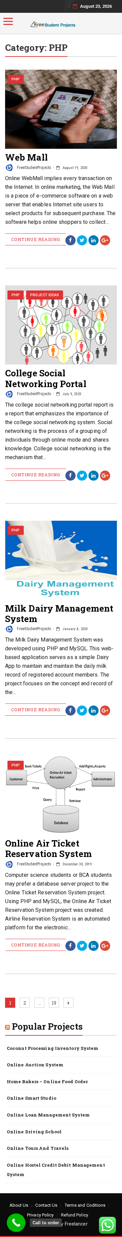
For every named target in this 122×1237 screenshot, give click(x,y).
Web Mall (26, 157)
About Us (18, 1205)
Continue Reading (35, 239)
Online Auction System (35, 1065)
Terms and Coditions (85, 1205)
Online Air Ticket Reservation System (48, 848)
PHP (16, 79)
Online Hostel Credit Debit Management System (56, 1170)
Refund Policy (74, 1214)
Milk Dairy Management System (59, 613)
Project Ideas (44, 295)
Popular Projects (47, 1026)
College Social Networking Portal (45, 378)
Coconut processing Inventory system (53, 1048)
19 (55, 1002)
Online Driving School (34, 1132)
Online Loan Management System (48, 1115)
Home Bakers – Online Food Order (47, 1081)
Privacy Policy (40, 1214)
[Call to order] (16, 1222)
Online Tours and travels (37, 1148)
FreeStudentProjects (33, 167)
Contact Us (46, 1205)
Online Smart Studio (31, 1098)
